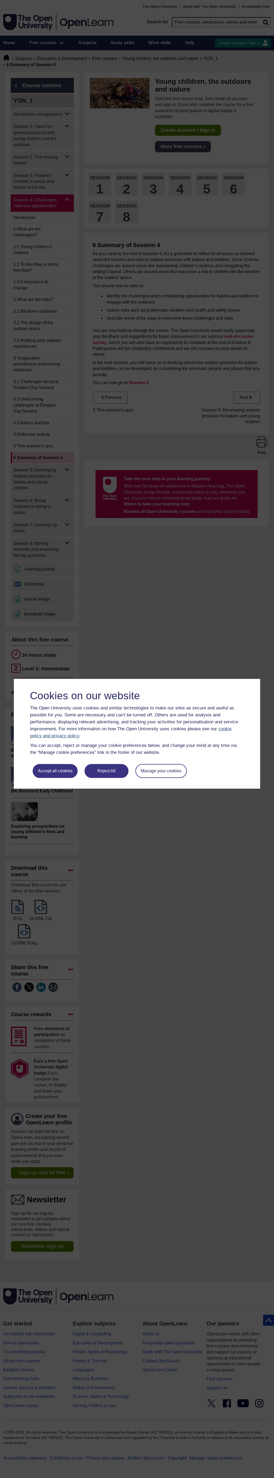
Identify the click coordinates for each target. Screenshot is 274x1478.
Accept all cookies (55, 771)
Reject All (106, 771)
